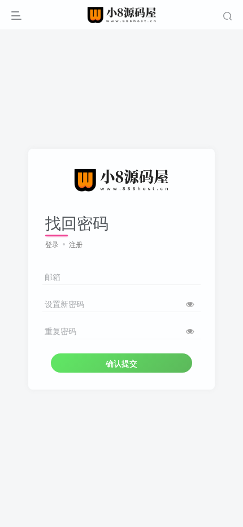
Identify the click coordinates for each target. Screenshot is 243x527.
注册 (76, 244)
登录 (52, 244)
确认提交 (121, 363)
